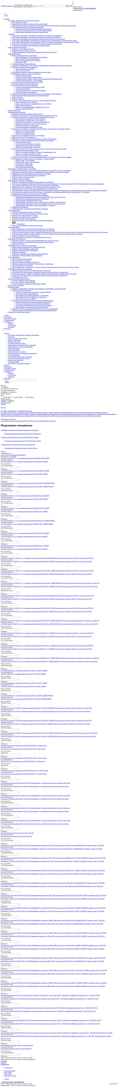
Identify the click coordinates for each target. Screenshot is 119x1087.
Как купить (8, 317)
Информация (5, 1064)
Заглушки (11, 337)
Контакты (7, 328)
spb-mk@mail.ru (77, 10)
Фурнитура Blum (13, 362)
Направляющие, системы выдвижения (20, 347)
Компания (4, 1061)
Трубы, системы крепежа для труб (19, 358)
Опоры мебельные (14, 348)
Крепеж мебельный (14, 340)
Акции (6, 315)
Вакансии (11, 327)
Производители (9, 320)
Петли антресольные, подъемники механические (39, 421)
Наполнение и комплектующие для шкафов (22, 345)
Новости (11, 323)
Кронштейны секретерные (15, 421)
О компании (8, 322)
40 (13, 456)
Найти (7, 382)
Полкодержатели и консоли (17, 352)
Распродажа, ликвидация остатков (19, 363)
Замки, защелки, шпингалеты (17, 338)
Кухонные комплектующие (16, 343)
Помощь (3, 1063)
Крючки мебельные (14, 342)
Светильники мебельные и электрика (20, 357)
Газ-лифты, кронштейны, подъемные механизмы (23, 335)
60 (15, 456)
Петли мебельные (13, 350)
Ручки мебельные (13, 355)
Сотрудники (12, 325)
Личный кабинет (9, 1071)
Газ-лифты (4, 421)
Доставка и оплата (10, 318)
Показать (4, 400)
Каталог (7, 19)
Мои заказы (8, 1072)
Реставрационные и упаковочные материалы (22, 353)
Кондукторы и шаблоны (16, 360)
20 (11, 456)
